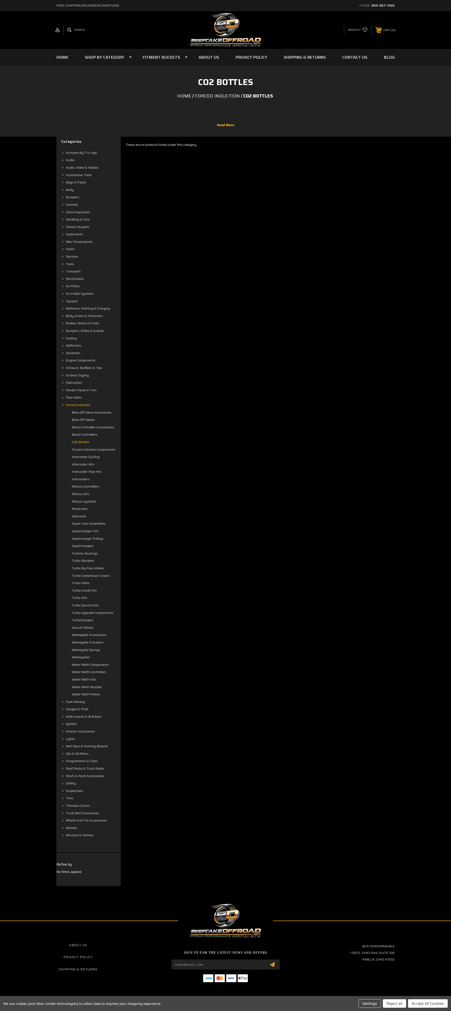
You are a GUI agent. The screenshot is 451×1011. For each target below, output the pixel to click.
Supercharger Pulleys (88, 538)
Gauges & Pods (77, 709)
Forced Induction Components (93, 449)
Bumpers (72, 197)
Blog (389, 57)
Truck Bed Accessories (82, 813)
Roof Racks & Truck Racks (85, 768)
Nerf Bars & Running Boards (87, 746)
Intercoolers (80, 479)
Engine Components (80, 360)
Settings (369, 1003)
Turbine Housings (85, 553)
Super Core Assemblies (89, 523)
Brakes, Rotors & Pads (82, 323)
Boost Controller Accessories (93, 427)
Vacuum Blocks (82, 627)
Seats (70, 249)
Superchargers (82, 545)
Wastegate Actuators (87, 642)
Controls (72, 204)
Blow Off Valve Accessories (91, 412)
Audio (70, 160)
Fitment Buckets (161, 57)
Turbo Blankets (83, 560)
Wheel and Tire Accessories (86, 820)
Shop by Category (104, 57)
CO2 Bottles (80, 442)
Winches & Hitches (79, 835)
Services (72, 256)
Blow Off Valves (83, 419)
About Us (208, 57)
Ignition (71, 723)
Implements (74, 234)
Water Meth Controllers (89, 671)
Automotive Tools (79, 175)
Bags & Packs (76, 182)
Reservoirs (80, 508)
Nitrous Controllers (85, 486)
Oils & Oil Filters (77, 753)
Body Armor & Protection (84, 315)
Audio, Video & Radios (82, 167)
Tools (70, 264)
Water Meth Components (90, 664)
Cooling (71, 338)
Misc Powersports (79, 241)
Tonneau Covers (78, 805)
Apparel (72, 301)
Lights (70, 738)
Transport (73, 271)
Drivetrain (73, 353)
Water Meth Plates (86, 694)
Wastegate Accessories (89, 634)
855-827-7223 (383, 5)
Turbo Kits (79, 597)
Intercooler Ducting (86, 456)
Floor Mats (74, 397)
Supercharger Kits (85, 531)
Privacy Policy (251, 57)
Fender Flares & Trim (81, 390)
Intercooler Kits (83, 464)
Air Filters (73, 286)
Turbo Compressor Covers (91, 575)
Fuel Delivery (75, 701)
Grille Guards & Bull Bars (83, 716)
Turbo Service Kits (85, 605)
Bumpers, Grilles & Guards (85, 330)
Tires (69, 798)
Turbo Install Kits (84, 590)
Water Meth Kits (84, 679)
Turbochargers (82, 620)
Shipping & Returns (305, 57)
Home (62, 57)
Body (70, 189)
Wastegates (81, 657)
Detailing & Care (77, 219)
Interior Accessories (80, 731)
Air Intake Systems (79, 293)
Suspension (74, 790)
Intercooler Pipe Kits (87, 471)
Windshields (75, 278)
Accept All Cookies (428, 1003)
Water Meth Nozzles (87, 686)
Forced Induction (78, 404)
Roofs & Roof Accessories (85, 776)
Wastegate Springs (86, 649)
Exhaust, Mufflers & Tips (84, 367)
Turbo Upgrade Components (92, 612)
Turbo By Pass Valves (88, 568)
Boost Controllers (84, 434)
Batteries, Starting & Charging (88, 308)
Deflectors (73, 345)
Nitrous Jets (80, 493)
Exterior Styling (77, 375)
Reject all (394, 1003)
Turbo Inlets (80, 582)
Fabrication (74, 382)
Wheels (71, 827)
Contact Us (354, 57)
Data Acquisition (78, 212)
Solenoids (79, 516)
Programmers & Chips (82, 760)
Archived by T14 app (81, 152)
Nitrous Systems (84, 501)
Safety (71, 783)
